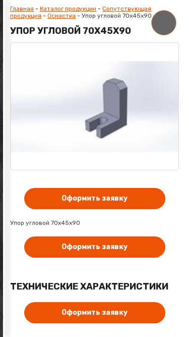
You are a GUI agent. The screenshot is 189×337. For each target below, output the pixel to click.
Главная (22, 8)
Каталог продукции (68, 8)
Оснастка (61, 15)
